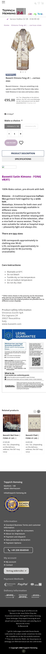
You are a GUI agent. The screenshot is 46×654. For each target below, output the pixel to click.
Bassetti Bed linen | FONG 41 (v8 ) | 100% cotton (11, 438)
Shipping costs (31, 103)
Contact (9, 565)
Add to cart (11, 143)
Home (6, 25)
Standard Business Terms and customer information (22, 526)
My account (10, 562)
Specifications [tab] (23, 159)
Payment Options (13, 543)
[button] (20, 72)
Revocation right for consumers (19, 530)
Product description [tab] (23, 153)
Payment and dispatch (15, 537)
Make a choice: (13, 120)
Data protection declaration (17, 540)
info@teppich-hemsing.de (15, 493)
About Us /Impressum (15, 533)
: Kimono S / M (12, 126)
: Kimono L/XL (30, 126)
